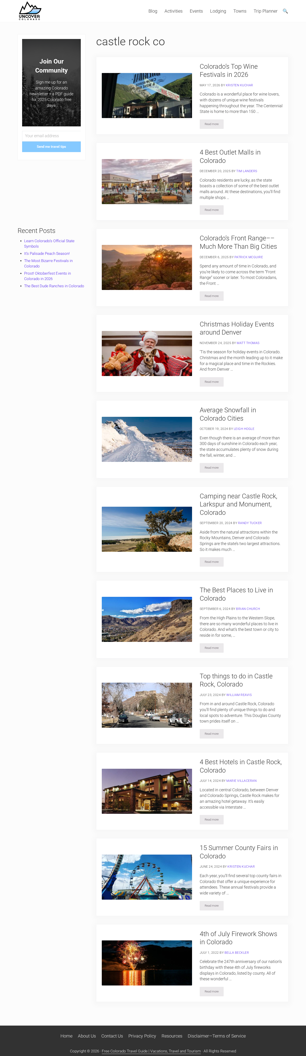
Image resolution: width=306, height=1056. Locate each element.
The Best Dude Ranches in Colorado (54, 286)
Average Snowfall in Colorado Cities (228, 414)
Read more (214, 124)
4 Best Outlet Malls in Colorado (230, 156)
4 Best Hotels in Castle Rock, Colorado (241, 766)
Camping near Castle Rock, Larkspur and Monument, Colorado (238, 504)
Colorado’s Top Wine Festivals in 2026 (229, 71)
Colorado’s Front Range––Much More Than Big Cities (238, 242)
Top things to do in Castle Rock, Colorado (236, 680)
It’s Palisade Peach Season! (47, 253)
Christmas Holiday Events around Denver (237, 328)
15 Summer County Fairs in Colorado (239, 852)
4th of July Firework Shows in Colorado (238, 938)
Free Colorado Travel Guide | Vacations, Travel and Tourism (151, 1051)
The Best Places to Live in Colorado (236, 594)
